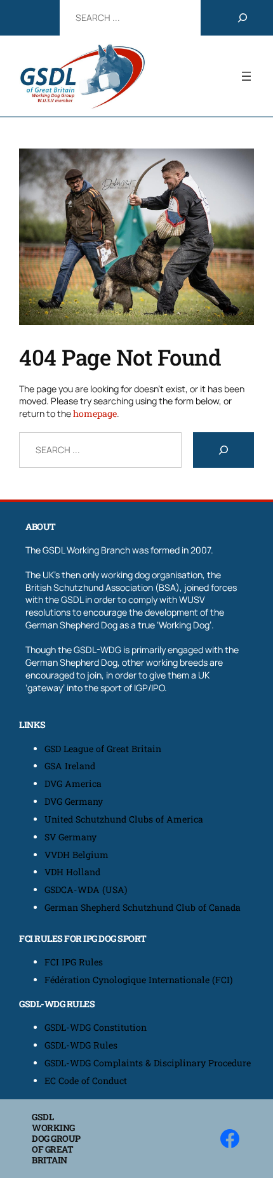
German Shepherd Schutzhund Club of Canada (142, 907)
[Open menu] (246, 76)
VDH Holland (72, 872)
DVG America (73, 784)
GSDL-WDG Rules (80, 1045)
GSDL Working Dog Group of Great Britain (56, 1138)
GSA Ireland (71, 766)
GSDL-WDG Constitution (95, 1027)
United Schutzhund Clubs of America (123, 819)
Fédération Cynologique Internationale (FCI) (138, 980)
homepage (95, 413)
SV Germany (70, 837)
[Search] (242, 18)
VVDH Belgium (76, 855)
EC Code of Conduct (85, 1081)
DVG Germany (73, 801)
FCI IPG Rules (73, 962)
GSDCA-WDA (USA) (86, 890)
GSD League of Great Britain (102, 749)
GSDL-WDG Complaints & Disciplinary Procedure (147, 1063)
